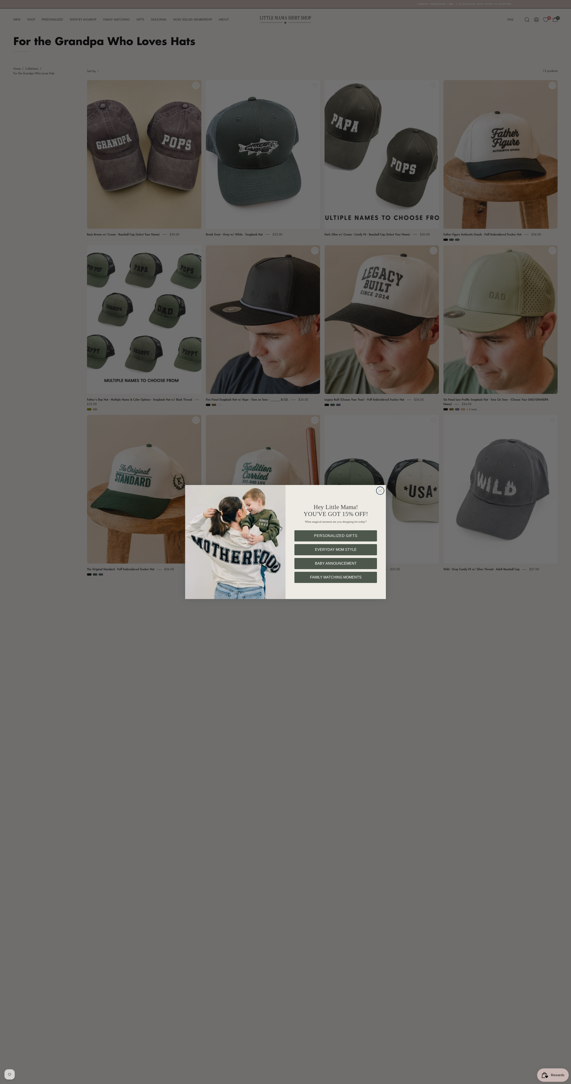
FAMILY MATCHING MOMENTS (336, 577)
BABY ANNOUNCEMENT (336, 563)
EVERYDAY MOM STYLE (336, 549)
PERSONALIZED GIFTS (336, 536)
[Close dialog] (380, 491)
